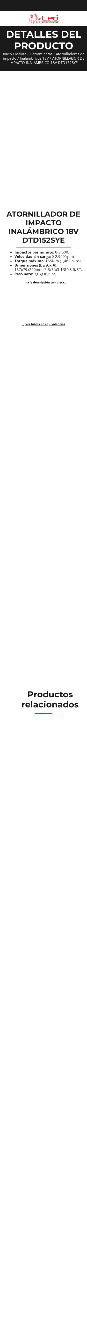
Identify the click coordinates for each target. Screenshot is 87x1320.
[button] (6, 18)
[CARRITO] (81, 18)
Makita (20, 53)
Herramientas (41, 53)
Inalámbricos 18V (34, 58)
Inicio (7, 53)
